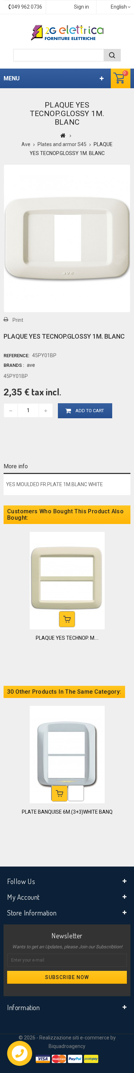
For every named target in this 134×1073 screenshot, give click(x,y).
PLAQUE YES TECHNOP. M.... (67, 638)
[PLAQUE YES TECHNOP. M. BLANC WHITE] (67, 580)
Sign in (81, 7)
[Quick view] (76, 793)
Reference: (16, 355)
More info (16, 466)
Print (18, 320)
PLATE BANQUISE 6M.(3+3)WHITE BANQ (67, 812)
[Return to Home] (63, 135)
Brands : (14, 365)
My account (23, 897)
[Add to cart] (67, 619)
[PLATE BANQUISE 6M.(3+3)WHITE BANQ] (67, 754)
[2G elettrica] (67, 33)
